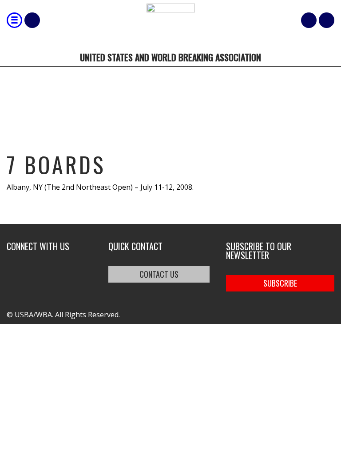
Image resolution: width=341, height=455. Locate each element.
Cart (309, 20)
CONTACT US (158, 274)
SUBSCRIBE (280, 283)
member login (326, 20)
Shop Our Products (32, 20)
